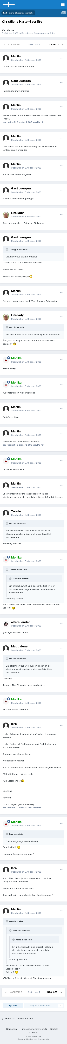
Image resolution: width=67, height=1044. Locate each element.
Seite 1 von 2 (34, 44)
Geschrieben (26, 60)
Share (14, 1005)
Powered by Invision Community (33, 1039)
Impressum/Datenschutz (34, 1029)
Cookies (33, 1032)
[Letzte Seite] (62, 44)
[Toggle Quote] (7, 249)
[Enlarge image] (31, 276)
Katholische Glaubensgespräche (38, 33)
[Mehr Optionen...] (61, 58)
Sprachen (11, 1029)
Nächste (54, 44)
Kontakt (54, 1029)
